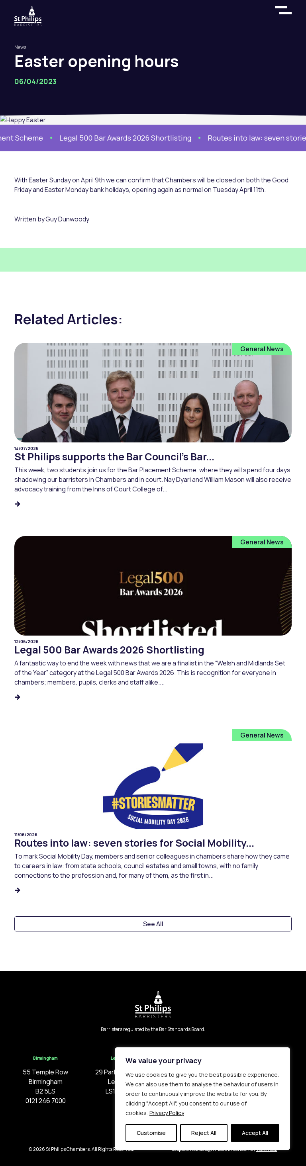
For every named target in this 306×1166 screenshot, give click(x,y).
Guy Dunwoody (67, 219)
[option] (112, 138)
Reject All (203, 1133)
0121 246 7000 (46, 1100)
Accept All (255, 1133)
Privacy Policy (166, 1113)
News (20, 47)
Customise (151, 1133)
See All (153, 923)
